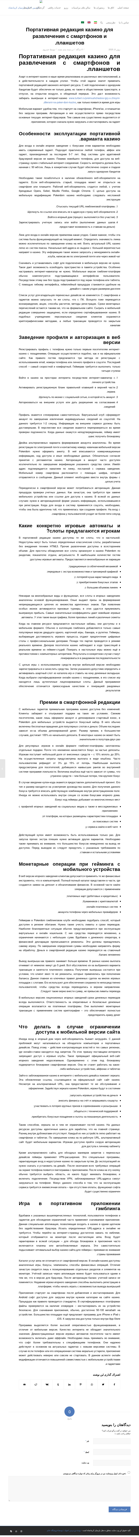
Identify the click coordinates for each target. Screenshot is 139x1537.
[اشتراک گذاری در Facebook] (114, 1384)
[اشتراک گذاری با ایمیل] (24, 1384)
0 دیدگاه (79, 49)
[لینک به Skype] (11, 1531)
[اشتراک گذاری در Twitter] (103, 1384)
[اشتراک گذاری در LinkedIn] (69, 1384)
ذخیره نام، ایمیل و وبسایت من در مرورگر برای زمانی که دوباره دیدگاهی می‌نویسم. (94, 1473)
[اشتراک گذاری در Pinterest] (80, 1384)
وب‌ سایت (85, 1462)
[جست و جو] (101, 22)
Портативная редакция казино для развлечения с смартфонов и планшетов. (69, 36)
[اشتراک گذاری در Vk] (46, 1384)
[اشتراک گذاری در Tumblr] (58, 1384)
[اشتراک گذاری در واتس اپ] (91, 1384)
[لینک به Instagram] (21, 1531)
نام (87, 1441)
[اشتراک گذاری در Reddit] (35, 1384)
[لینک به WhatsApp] (16, 1531)
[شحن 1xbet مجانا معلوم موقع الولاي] (136, 768)
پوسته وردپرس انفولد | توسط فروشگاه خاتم (64, 1530)
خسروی (46, 49)
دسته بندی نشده (64, 49)
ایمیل (86, 1451)
